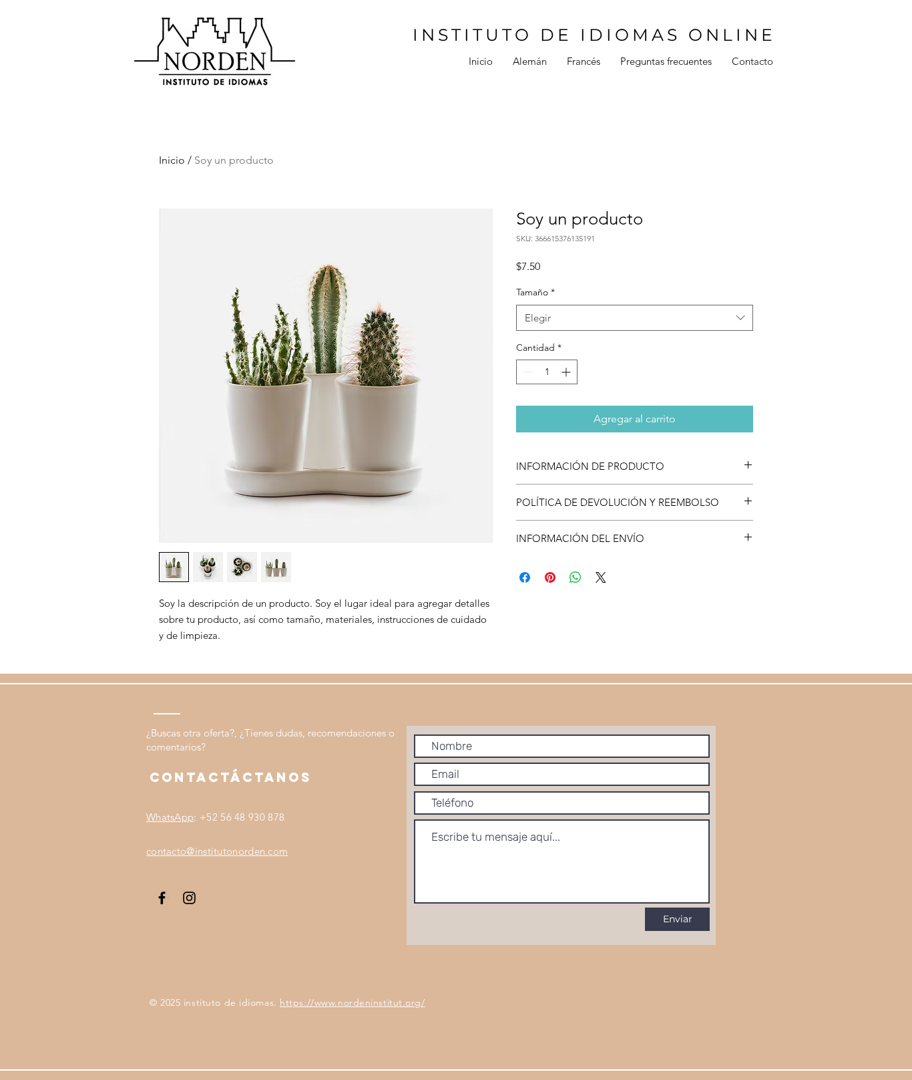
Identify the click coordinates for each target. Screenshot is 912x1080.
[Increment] (567, 372)
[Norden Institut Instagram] (189, 898)
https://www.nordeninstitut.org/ (352, 1002)
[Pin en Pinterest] (550, 577)
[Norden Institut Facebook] (162, 898)
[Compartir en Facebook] (525, 577)
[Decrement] (526, 372)
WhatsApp (170, 817)
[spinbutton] (547, 372)
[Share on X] (601, 577)
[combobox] (634, 318)
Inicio (172, 160)
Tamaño (535, 292)
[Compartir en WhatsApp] (575, 577)
